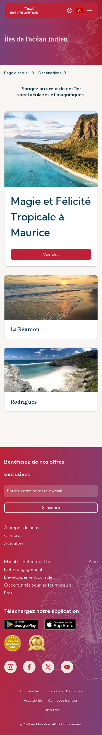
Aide (93, 561)
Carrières (13, 535)
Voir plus (51, 254)
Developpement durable (28, 577)
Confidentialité (31, 691)
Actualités (14, 543)
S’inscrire (51, 507)
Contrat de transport (63, 700)
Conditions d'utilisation (65, 691)
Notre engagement (23, 569)
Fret (8, 592)
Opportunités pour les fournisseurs (37, 585)
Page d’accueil (16, 72)
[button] (79, 10)
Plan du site (51, 710)
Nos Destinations (85, 72)
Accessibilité (33, 700)
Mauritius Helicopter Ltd (27, 561)
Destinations (49, 72)
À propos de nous (21, 527)
